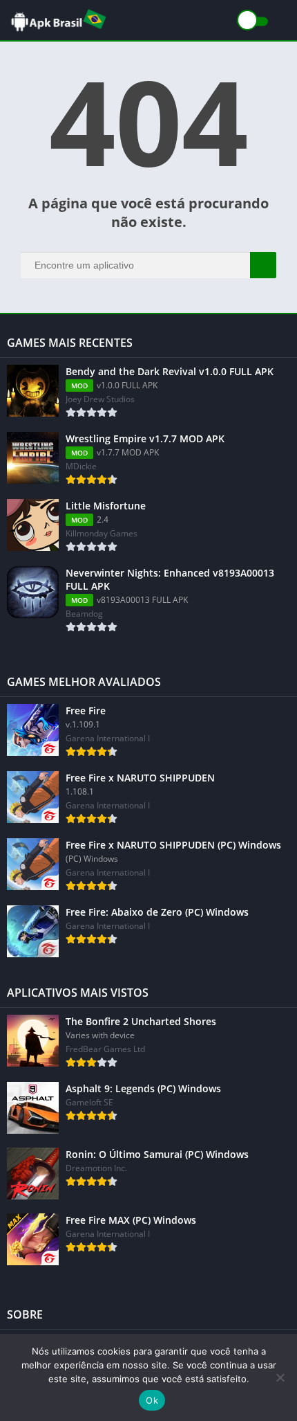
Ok (152, 1400)
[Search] (263, 265)
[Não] (280, 1377)
